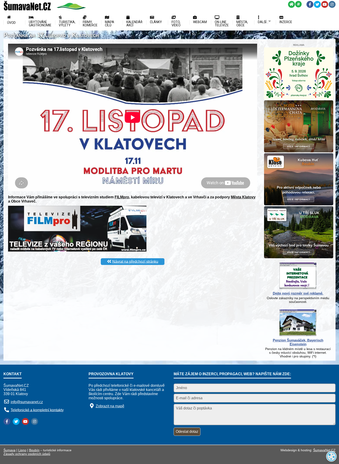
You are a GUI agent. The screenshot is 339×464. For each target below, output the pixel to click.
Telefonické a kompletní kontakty (37, 410)
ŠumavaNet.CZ (324, 450)
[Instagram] (332, 4)
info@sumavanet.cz (27, 402)
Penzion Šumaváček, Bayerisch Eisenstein (298, 342)
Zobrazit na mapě (110, 406)
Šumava (9, 450)
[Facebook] (309, 4)
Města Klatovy (243, 197)
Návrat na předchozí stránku (135, 261)
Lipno (22, 450)
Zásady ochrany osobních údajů (26, 454)
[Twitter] (317, 4)
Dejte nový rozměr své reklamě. (298, 293)
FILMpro (122, 197)
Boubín (34, 450)
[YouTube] (324, 4)
